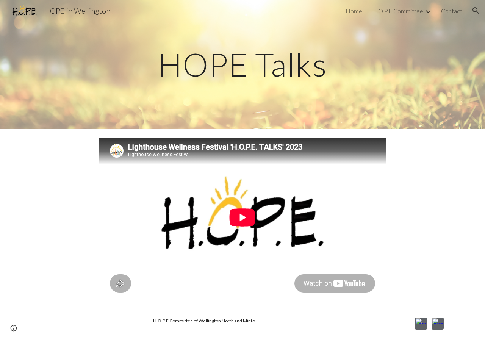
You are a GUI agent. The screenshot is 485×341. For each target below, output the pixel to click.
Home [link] (354, 10)
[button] (476, 11)
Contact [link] (451, 10)
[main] (242, 64)
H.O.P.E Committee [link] (397, 10)
